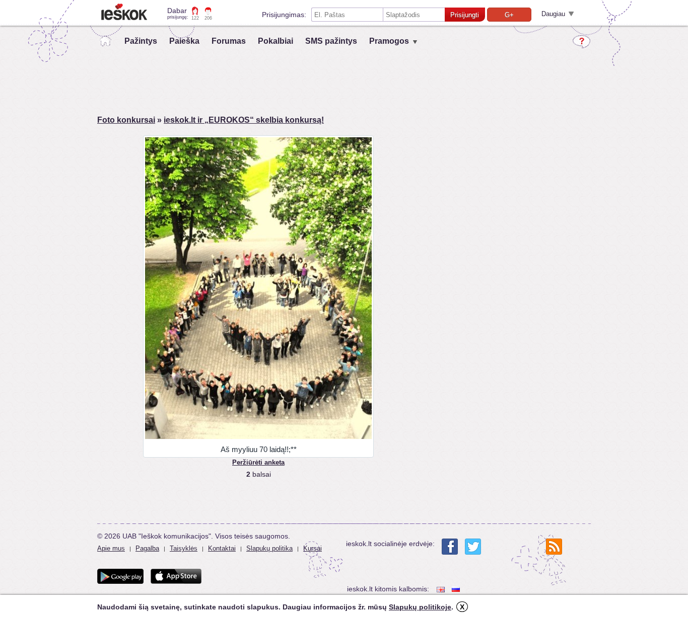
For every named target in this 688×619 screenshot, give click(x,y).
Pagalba (147, 548)
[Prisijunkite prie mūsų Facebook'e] (450, 547)
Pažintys (140, 41)
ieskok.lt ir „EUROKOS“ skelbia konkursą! (244, 120)
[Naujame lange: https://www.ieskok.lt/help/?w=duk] (581, 42)
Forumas (229, 41)
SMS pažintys (331, 41)
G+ (509, 15)
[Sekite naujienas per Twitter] (473, 547)
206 (208, 18)
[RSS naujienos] (554, 547)
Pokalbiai (275, 41)
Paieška (184, 41)
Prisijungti (464, 15)
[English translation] (441, 589)
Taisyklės (183, 548)
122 (195, 18)
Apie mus (111, 548)
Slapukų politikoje (420, 607)
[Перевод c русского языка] (456, 589)
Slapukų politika (269, 548)
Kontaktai (222, 548)
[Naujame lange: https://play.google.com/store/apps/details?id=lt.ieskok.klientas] (120, 576)
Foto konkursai (126, 120)
